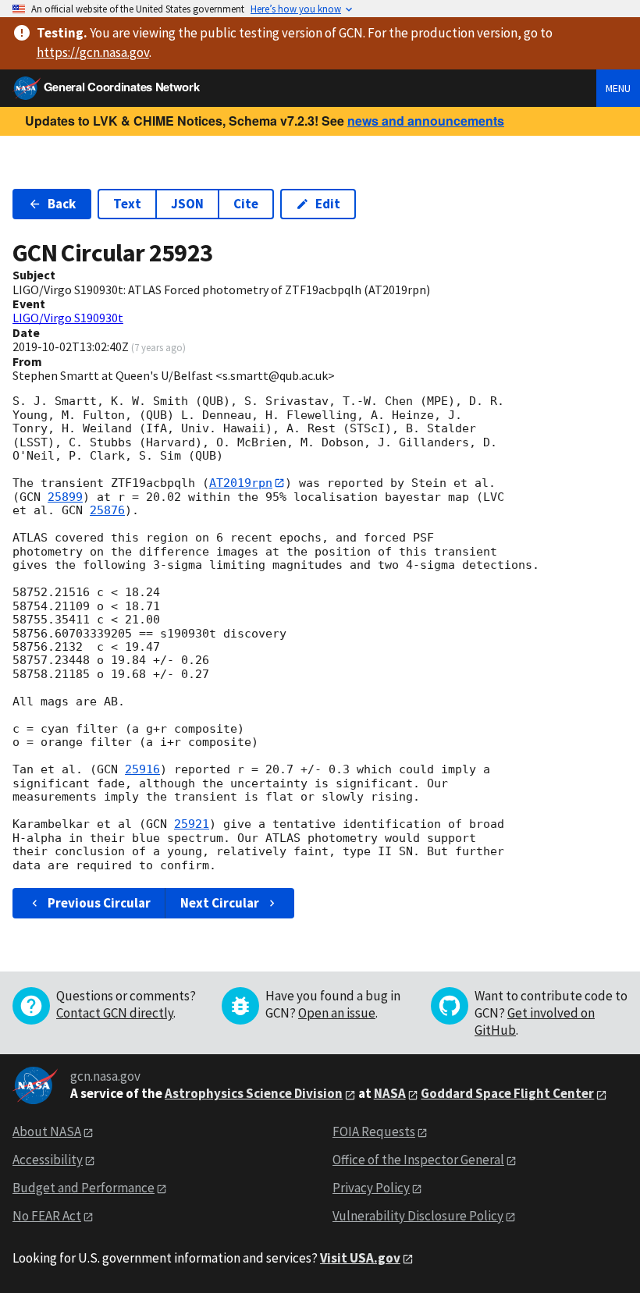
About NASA (46, 1131)
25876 (107, 510)
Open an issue (336, 1012)
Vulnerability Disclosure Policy (417, 1215)
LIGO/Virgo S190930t (67, 317)
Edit (327, 203)
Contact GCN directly (114, 1012)
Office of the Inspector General (418, 1159)
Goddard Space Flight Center (507, 1093)
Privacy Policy (371, 1187)
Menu (618, 88)
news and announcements (425, 121)
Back (62, 203)
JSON (187, 203)
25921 (191, 824)
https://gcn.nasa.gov (93, 52)
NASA (390, 1093)
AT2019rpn (240, 483)
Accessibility (47, 1159)
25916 (142, 769)
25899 (65, 497)
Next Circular (219, 902)
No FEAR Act (46, 1215)
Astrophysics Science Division (254, 1093)
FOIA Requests (373, 1131)
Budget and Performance (83, 1187)
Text (127, 203)
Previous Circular (99, 902)
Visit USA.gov (360, 1257)
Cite (245, 203)
